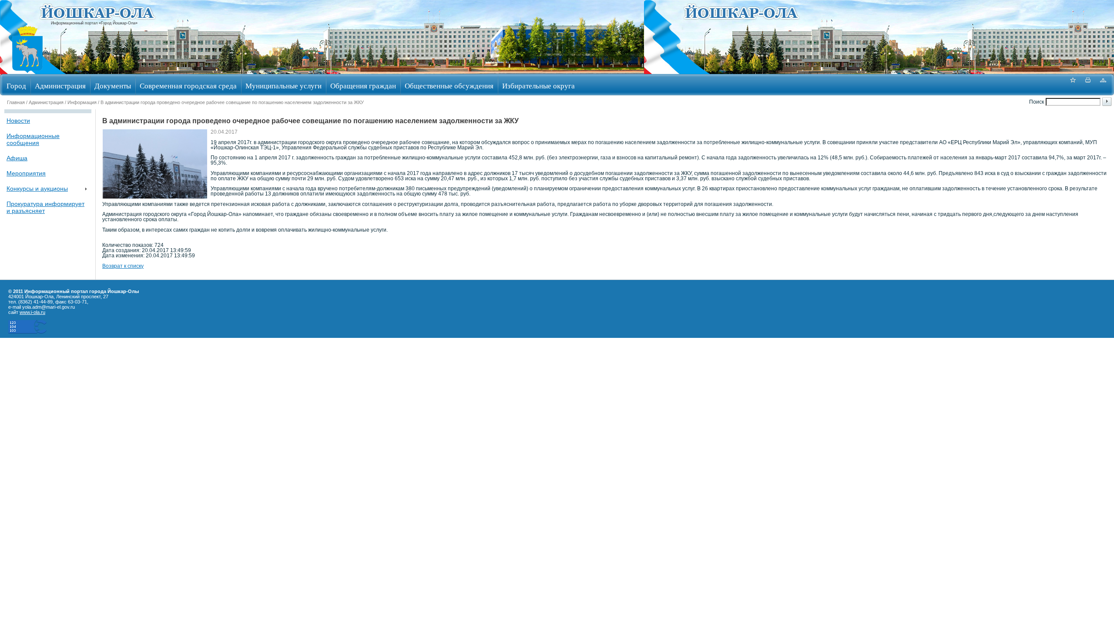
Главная (16, 102)
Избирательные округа (538, 86)
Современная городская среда (188, 86)
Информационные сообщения (33, 139)
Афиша (17, 158)
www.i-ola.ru (32, 312)
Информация (82, 102)
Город (16, 86)
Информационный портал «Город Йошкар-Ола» (94, 23)
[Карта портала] (1103, 84)
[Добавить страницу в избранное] (1072, 84)
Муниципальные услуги (283, 86)
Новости (18, 120)
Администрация (60, 86)
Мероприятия (26, 173)
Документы (112, 86)
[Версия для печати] (1088, 84)
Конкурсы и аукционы (37, 188)
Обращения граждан (363, 86)
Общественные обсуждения (449, 86)
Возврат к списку (123, 266)
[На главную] (27, 71)
